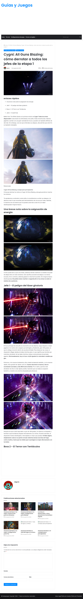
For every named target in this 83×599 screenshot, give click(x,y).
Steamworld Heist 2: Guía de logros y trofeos (28, 531)
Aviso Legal (58, 596)
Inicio (6, 45)
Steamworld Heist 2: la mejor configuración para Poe (10, 532)
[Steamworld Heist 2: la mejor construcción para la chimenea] (11, 506)
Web (30, 577)
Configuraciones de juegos (18, 37)
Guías (3, 37)
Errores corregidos (30, 37)
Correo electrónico (9, 577)
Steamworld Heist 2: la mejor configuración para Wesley (27, 513)
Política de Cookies (66, 596)
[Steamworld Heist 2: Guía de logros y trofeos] (28, 525)
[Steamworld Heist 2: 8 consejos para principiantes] (45, 525)
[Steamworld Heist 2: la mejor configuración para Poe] (11, 525)
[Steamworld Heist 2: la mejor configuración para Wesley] (28, 506)
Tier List (8, 37)
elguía (8, 68)
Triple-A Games (20, 50)
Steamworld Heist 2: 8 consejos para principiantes (44, 532)
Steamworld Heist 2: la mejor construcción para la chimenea (10, 513)
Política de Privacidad (76, 596)
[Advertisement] (41, 22)
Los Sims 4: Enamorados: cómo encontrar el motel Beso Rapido (45, 514)
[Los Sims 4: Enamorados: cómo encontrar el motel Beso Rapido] (45, 506)
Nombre (6, 571)
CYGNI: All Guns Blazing (15, 45)
